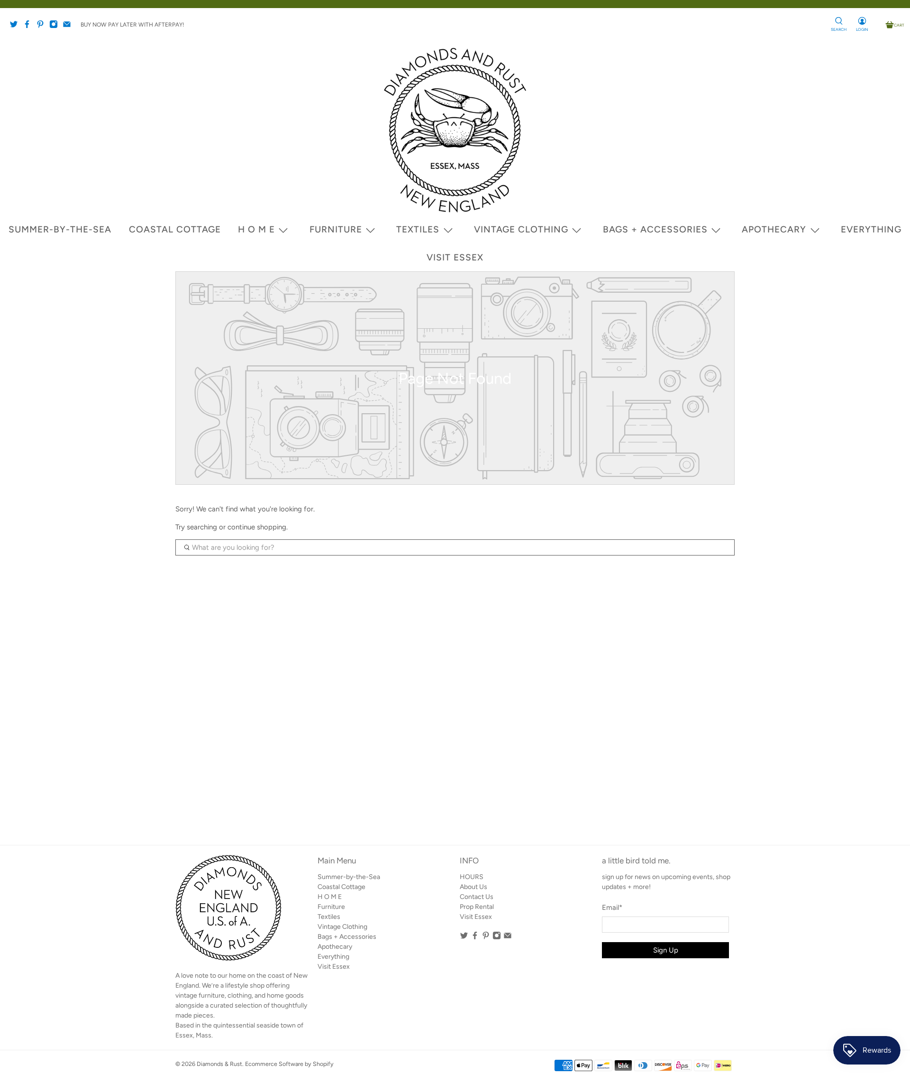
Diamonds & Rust (219, 1063)
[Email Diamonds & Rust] (69, 26)
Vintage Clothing (521, 229)
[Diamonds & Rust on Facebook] (29, 26)
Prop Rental (477, 907)
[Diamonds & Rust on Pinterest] (42, 26)
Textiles (417, 229)
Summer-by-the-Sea (60, 229)
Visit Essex (455, 257)
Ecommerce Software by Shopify (289, 1063)
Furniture (335, 229)
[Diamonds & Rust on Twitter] (16, 26)
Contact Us (476, 897)
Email (612, 907)
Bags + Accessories (655, 229)
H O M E (256, 229)
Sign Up (665, 950)
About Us (473, 887)
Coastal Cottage (175, 229)
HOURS (471, 877)
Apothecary (774, 229)
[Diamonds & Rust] (455, 130)
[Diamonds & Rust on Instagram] (56, 26)
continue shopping (257, 527)
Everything (871, 229)
